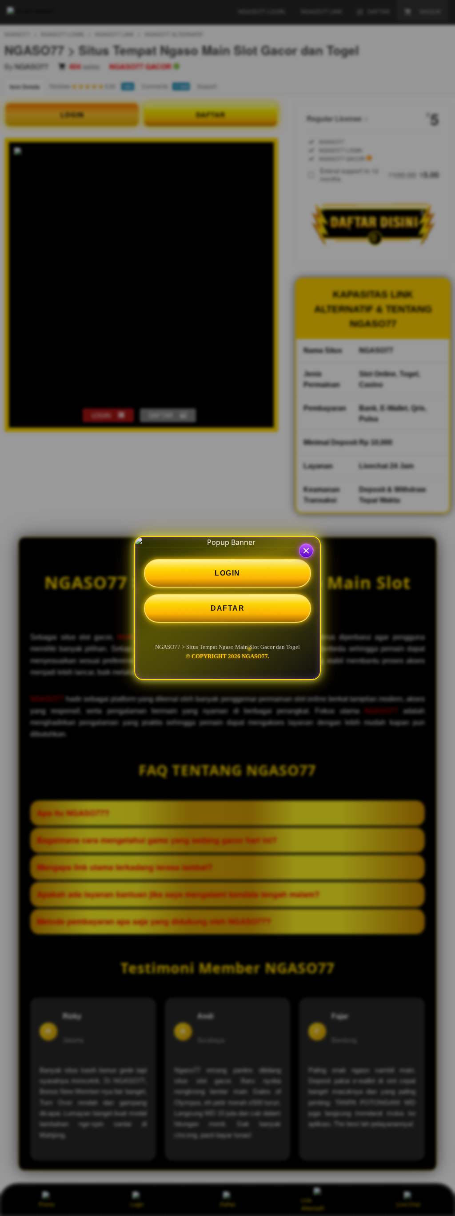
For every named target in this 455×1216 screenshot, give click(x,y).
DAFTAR (227, 608)
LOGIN (227, 573)
